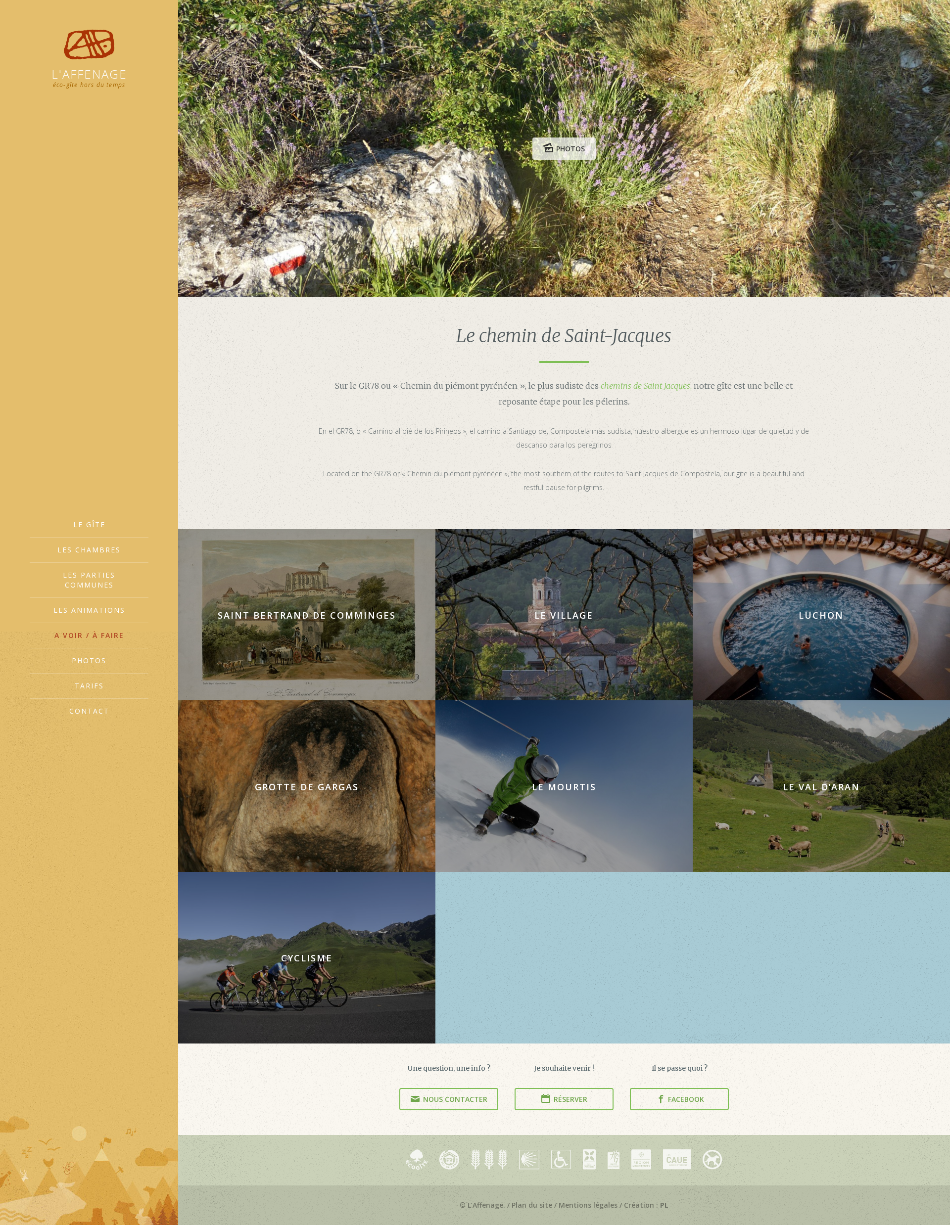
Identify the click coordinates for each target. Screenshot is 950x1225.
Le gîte (89, 524)
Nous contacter (454, 1099)
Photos (89, 660)
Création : (646, 1205)
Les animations (89, 610)
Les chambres (89, 549)
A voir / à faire (89, 635)
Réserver (569, 1099)
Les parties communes (89, 580)
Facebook (685, 1099)
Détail (312, 615)
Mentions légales (588, 1205)
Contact (89, 711)
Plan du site (532, 1205)
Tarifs (89, 685)
